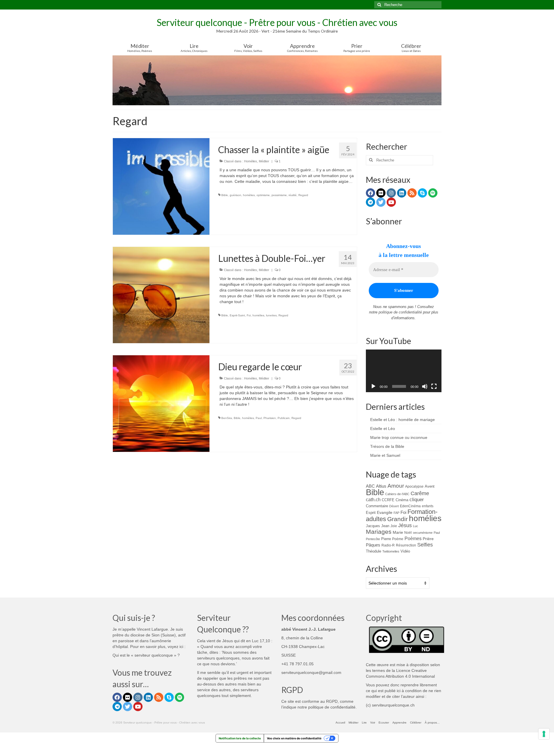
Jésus (405, 525)
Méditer (264, 161)
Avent (430, 486)
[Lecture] (373, 386)
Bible (224, 195)
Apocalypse (414, 486)
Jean (385, 526)
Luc (415, 526)
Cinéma (402, 500)
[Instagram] (391, 193)
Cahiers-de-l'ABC (397, 494)
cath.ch (373, 499)
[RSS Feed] (412, 193)
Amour (396, 486)
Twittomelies (390, 551)
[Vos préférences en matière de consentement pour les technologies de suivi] (543, 733)
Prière (428, 538)
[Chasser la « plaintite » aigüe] (161, 186)
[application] (404, 371)
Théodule (373, 551)
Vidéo (405, 551)
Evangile (384, 512)
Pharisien (269, 418)
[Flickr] (380, 193)
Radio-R (388, 545)
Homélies (250, 161)
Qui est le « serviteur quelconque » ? (146, 655)
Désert (394, 506)
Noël (408, 532)
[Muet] (425, 386)
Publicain (284, 418)
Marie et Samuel (385, 455)
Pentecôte (373, 539)
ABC (370, 486)
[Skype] (422, 193)
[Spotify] (432, 193)
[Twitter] (380, 202)
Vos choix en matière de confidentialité (294, 738)
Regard (303, 195)
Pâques (373, 545)
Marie (398, 532)
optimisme (263, 195)
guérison (235, 195)
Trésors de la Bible (387, 446)
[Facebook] (370, 193)
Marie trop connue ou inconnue (398, 437)
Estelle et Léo (382, 428)
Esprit (371, 512)
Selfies (425, 545)
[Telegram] (370, 202)
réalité (293, 195)
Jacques (373, 526)
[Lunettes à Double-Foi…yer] (161, 294)
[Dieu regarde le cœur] (161, 403)
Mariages (379, 531)
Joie (393, 526)
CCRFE (388, 500)
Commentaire (377, 506)
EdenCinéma (410, 506)
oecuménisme (423, 532)
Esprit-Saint (237, 315)
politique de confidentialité (400, 312)
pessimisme (279, 195)
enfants (427, 506)
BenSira (226, 418)
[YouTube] (391, 202)
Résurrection (406, 545)
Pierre (386, 539)
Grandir (397, 519)
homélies (249, 195)
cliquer (416, 499)
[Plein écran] (434, 386)
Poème (397, 539)
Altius (381, 486)
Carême (420, 493)
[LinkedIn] (401, 193)
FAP (396, 512)
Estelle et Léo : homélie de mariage (402, 419)
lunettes (271, 315)
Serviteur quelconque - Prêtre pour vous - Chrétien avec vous (277, 22)
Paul (259, 418)
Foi (249, 315)
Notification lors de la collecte (240, 738)
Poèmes (413, 538)
